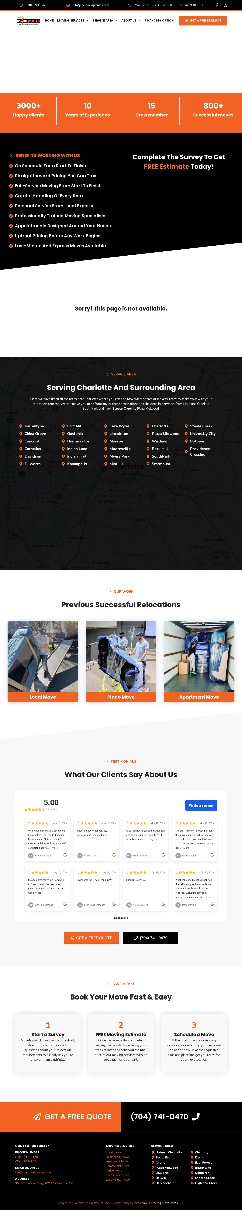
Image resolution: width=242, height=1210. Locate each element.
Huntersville (78, 441)
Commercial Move (117, 1166)
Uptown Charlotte (169, 1152)
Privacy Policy (120, 1203)
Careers (154, 1203)
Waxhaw (159, 441)
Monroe (116, 441)
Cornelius (33, 448)
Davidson (33, 456)
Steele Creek (201, 426)
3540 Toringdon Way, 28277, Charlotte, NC (44, 1183)
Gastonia (75, 433)
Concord (32, 441)
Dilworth (33, 463)
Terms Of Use (100, 1203)
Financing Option (159, 20)
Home (49, 20)
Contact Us (81, 1203)
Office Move (114, 1170)
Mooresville (120, 448)
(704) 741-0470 (36, 5)
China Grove (35, 433)
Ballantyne (34, 426)
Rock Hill (160, 448)
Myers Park (119, 456)
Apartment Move (117, 1161)
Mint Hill (117, 463)
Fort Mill (75, 426)
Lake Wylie (119, 426)
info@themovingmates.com (91, 5)
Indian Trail (77, 456)
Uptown (197, 441)
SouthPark (161, 456)
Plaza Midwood (165, 433)
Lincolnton (118, 433)
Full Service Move (117, 1175)
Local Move (113, 1152)
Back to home (121, 329)
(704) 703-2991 (26, 1161)
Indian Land (77, 448)
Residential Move (117, 1157)
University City (203, 433)
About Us (129, 20)
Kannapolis (77, 463)
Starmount (161, 463)
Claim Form (139, 1203)
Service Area (103, 20)
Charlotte (160, 426)
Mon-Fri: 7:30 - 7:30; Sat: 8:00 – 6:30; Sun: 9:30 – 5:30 (169, 5)
